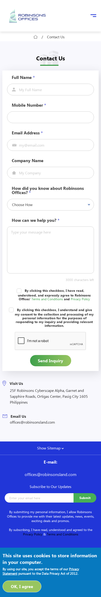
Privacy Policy (80, 299)
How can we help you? (35, 220)
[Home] (27, 16)
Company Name (27, 160)
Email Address (27, 133)
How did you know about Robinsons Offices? (48, 190)
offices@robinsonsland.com (32, 422)
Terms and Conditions (47, 299)
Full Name (23, 77)
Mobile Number (29, 105)
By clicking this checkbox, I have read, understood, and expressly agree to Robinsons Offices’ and (54, 295)
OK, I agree (22, 586)
